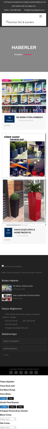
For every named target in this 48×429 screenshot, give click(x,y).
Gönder (6, 355)
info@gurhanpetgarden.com (34, 10)
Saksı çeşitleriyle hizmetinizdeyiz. (26, 295)
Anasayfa (18, 54)
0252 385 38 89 (15, 10)
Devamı (7, 125)
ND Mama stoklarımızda (29, 117)
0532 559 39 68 (11, 321)
